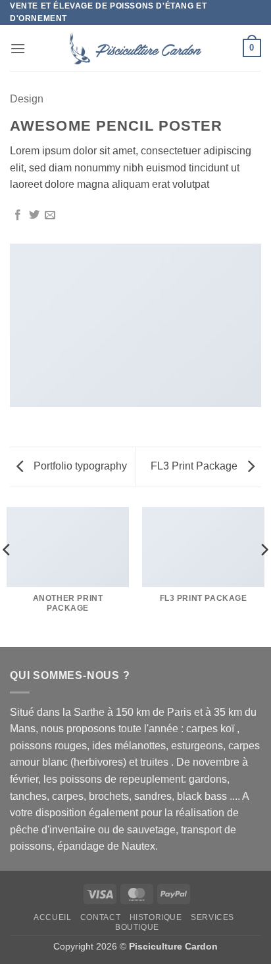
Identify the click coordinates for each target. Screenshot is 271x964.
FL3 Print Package (195, 465)
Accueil (52, 917)
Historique (156, 917)
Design (26, 98)
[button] (18, 48)
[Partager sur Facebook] (17, 215)
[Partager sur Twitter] (34, 215)
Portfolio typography (79, 465)
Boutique (137, 927)
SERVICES (212, 917)
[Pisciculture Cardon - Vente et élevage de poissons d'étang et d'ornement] (135, 48)
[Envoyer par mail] (50, 215)
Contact (100, 917)
